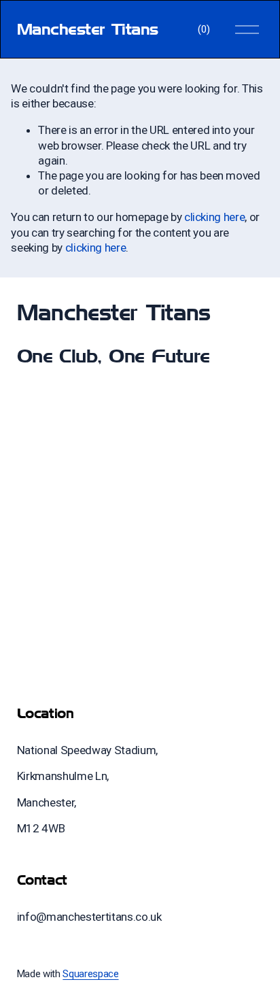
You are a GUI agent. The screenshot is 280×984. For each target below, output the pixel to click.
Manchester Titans (87, 29)
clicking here (214, 217)
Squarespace (90, 974)
